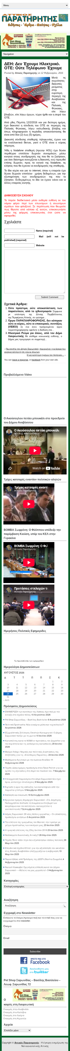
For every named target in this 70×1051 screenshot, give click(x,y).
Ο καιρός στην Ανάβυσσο (16, 1009)
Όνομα (7, 926)
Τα (15, 661)
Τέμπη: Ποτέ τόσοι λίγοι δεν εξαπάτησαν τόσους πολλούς (34, 839)
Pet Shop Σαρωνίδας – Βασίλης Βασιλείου (26, 719)
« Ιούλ (6, 699)
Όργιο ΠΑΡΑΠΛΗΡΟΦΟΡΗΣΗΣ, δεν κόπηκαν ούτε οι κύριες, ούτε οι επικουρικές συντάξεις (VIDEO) (35, 323)
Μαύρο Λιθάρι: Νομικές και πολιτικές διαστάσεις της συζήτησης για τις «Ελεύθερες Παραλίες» (32, 753)
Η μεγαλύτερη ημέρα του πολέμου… (45, 354)
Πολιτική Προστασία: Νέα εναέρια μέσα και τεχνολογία (33, 724)
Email (6, 938)
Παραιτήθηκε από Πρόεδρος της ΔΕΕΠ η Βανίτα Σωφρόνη (33, 859)
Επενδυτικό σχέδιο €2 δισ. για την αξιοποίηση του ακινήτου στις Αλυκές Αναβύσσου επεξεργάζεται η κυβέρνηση (35, 849)
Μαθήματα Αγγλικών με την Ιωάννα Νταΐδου (27, 759)
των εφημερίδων (36, 661)
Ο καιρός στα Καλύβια (14, 1012)
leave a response (20, 359)
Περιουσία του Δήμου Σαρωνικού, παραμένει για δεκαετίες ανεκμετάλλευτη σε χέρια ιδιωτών (35, 350)
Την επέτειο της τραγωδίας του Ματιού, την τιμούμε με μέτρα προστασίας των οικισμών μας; (32, 823)
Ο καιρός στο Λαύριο (13, 1015)
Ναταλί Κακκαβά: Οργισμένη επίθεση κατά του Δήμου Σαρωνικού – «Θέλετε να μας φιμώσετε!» (32, 869)
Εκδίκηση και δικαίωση (16, 794)
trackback (36, 359)
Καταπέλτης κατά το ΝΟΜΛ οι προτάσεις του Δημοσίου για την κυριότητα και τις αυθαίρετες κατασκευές (35, 742)
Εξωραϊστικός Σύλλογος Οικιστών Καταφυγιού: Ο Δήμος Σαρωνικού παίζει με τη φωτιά (33, 734)
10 (8, 687)
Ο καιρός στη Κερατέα (14, 1018)
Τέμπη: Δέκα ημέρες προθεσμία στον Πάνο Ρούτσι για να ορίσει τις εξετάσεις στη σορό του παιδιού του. (34, 769)
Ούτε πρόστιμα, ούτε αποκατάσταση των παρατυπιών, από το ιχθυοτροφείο (35, 310)
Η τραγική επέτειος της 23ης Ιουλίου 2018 (26, 830)
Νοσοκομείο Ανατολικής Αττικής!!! (22, 834)
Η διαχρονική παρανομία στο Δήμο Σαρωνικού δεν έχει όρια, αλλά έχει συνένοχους (33, 780)
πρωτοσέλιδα (23, 661)
